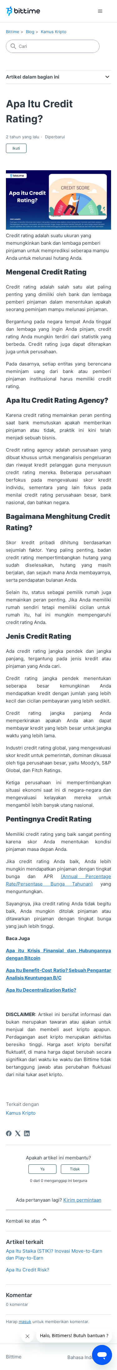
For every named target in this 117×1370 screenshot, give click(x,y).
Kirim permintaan (82, 1200)
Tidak (75, 1169)
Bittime (12, 31)
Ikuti (16, 148)
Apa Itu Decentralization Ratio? (41, 990)
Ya (42, 1169)
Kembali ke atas (23, 1221)
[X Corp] (18, 1133)
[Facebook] (9, 1133)
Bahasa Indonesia (87, 1357)
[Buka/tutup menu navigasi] (100, 11)
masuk (25, 1321)
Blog (30, 31)
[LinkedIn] (27, 1133)
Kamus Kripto (53, 31)
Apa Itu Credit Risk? (27, 1270)
